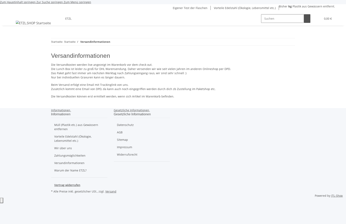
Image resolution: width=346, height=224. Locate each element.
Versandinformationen (69, 163)
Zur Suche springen (50, 2)
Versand (110, 191)
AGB (120, 132)
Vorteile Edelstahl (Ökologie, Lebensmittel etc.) (245, 8)
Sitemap (122, 140)
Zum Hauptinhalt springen (18, 2)
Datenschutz (125, 125)
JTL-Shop (337, 196)
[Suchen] (307, 18)
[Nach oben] (1, 200)
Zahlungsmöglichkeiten (69, 155)
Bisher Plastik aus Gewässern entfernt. (307, 6)
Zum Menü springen (77, 2)
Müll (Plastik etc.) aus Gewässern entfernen (76, 127)
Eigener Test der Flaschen (190, 8)
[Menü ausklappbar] (16, 15)
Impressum (124, 147)
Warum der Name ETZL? (70, 170)
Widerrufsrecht (127, 154)
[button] (317, 18)
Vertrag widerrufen (67, 185)
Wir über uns (63, 148)
